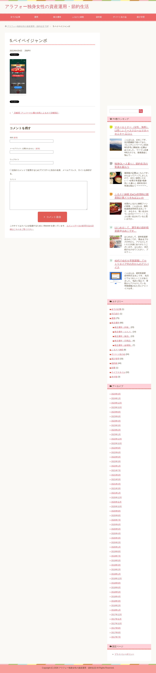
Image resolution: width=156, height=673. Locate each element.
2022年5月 (116, 457)
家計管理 (141, 17)
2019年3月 (116, 565)
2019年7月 (116, 556)
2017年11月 (116, 619)
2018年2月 (116, 605)
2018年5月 (116, 592)
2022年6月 (116, 452)
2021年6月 (116, 475)
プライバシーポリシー (124, 654)
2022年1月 (116, 466)
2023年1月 (116, 434)
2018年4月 (116, 596)
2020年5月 (116, 529)
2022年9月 (116, 448)
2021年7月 (116, 470)
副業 (113, 368)
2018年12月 (116, 578)
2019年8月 (116, 551)
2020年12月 (116, 497)
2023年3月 (116, 425)
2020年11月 (116, 502)
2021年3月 (116, 488)
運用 (36, 17)
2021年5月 (116, 479)
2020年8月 (116, 515)
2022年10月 (116, 443)
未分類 (114, 377)
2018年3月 (116, 601)
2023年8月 (116, 412)
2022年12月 (116, 439)
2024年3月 (116, 394)
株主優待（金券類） (123, 345)
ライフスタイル (118, 372)
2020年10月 (116, 506)
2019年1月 (116, 574)
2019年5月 (116, 560)
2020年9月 (116, 511)
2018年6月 (116, 587)
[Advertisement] (78, 278)
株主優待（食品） (122, 336)
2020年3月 (116, 538)
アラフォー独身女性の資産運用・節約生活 (47, 6)
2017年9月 (116, 628)
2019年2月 (116, 569)
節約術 (99, 17)
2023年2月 (116, 430)
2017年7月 (116, 637)
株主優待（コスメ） (123, 332)
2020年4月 (116, 533)
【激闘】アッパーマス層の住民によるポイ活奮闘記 (35, 113)
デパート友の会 (120, 17)
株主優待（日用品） (123, 341)
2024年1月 (116, 398)
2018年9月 (116, 583)
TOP (28, 26)
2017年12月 (116, 614)
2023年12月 (116, 403)
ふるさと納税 (78, 17)
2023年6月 (116, 416)
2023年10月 (116, 407)
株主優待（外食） (122, 327)
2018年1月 (116, 610)
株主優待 (57, 17)
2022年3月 (116, 461)
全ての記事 (15, 17)
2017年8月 (116, 633)
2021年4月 (116, 484)
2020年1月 (116, 547)
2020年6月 (116, 524)
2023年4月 (116, 421)
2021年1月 (116, 493)
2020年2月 (116, 542)
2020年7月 (116, 520)
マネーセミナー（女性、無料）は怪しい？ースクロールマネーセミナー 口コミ (132, 130)
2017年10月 (116, 624)
